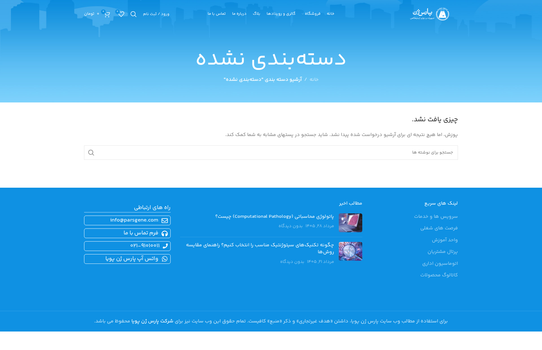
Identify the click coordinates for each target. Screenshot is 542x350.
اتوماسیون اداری (440, 263)
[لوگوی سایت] (429, 14)
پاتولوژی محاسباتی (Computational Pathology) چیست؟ (274, 217)
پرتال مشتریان (443, 251)
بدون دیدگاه (291, 226)
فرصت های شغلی (439, 228)
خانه (314, 80)
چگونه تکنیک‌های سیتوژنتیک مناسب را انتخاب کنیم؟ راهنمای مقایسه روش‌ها (260, 248)
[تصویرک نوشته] (350, 222)
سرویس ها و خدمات (436, 216)
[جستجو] (133, 14)
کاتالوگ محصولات (439, 275)
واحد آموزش (445, 240)
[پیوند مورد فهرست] (126, 233)
